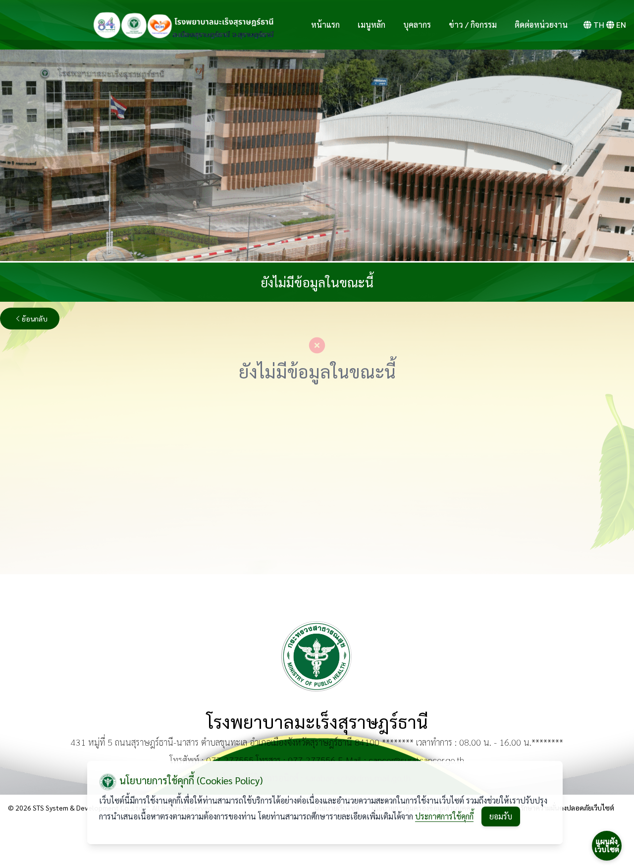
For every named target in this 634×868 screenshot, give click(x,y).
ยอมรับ (500, 816)
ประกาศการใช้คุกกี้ (444, 816)
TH (598, 24)
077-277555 (230, 759)
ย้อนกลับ (35, 318)
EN (621, 24)
